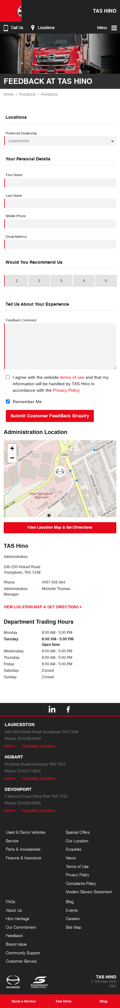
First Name (14, 175)
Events (72, 910)
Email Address (16, 236)
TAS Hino (104, 11)
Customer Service (21, 961)
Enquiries (73, 849)
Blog (70, 901)
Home (9, 94)
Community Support (23, 952)
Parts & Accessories (23, 849)
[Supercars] (39, 982)
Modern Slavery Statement (89, 891)
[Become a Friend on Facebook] (68, 709)
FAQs (10, 901)
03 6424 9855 (29, 803)
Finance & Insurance (23, 857)
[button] (60, 472)
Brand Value (16, 944)
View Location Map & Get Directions (59, 527)
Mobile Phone (16, 216)
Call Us (17, 27)
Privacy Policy (66, 390)
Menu (102, 27)
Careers (72, 918)
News (71, 857)
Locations (46, 27)
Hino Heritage (17, 918)
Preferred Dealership (21, 133)
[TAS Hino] (11, 11)
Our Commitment (21, 927)
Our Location (77, 840)
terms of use (72, 377)
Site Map (73, 927)
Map (9, 746)
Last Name (14, 195)
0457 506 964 (53, 582)
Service (12, 840)
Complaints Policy (81, 883)
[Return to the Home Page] (14, 982)
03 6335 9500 (29, 739)
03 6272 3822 (29, 771)
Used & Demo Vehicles (25, 832)
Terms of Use (77, 866)
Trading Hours (37, 746)
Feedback (27, 94)
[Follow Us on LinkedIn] (51, 709)
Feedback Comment (21, 320)
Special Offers (78, 832)
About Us (14, 910)
